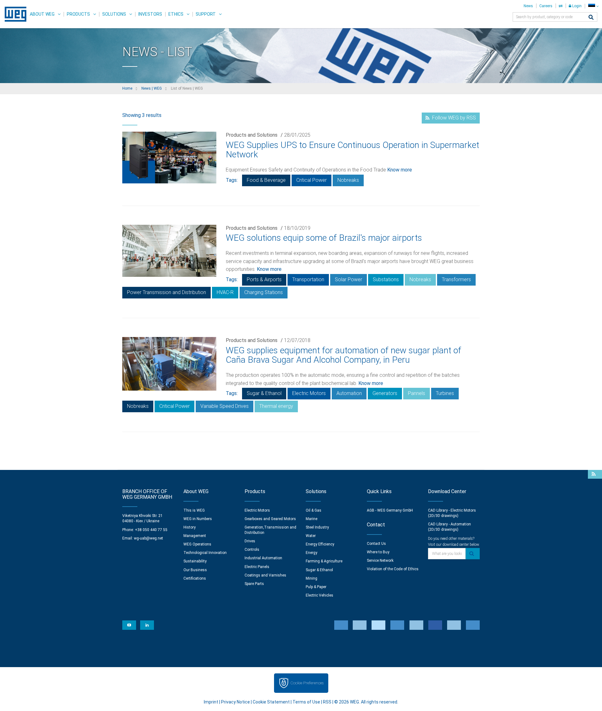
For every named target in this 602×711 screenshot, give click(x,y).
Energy (311, 552)
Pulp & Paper (316, 587)
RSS (327, 701)
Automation (349, 393)
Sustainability (195, 561)
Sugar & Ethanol (264, 393)
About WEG (42, 14)
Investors (150, 14)
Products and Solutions (251, 135)
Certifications (194, 578)
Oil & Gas (313, 510)
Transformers (456, 279)
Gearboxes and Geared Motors (270, 519)
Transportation (308, 279)
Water (311, 536)
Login (576, 6)
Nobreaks (348, 180)
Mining (311, 578)
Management (194, 536)
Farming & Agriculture (324, 561)
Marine (311, 519)
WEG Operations (197, 544)
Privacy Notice (235, 701)
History (189, 527)
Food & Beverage (266, 180)
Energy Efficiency (320, 544)
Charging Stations (263, 292)
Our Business (195, 570)
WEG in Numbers (197, 519)
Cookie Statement (271, 701)
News (528, 6)
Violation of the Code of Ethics (393, 569)
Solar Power (348, 279)
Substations (386, 279)
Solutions (114, 14)
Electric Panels (257, 567)
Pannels (416, 393)
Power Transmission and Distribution (166, 292)
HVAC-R (225, 292)
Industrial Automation (263, 558)
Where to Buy (378, 552)
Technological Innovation (205, 552)
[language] (593, 6)
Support (206, 14)
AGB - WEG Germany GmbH (390, 510)
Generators (384, 393)
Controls (252, 549)
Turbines (445, 393)
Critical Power (311, 180)
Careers (545, 6)
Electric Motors (309, 393)
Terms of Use (306, 701)
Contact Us (376, 543)
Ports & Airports (264, 279)
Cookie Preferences (307, 683)
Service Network (380, 560)
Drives (250, 541)
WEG (13, 14)
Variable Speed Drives (224, 406)
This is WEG (194, 510)
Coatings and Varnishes (265, 575)
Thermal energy (276, 406)
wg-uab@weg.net (148, 538)
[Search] (591, 17)
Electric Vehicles (319, 595)
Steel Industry (317, 527)
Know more (399, 170)
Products (78, 14)
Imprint (211, 701)
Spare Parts (254, 584)
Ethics (175, 14)
